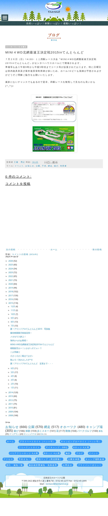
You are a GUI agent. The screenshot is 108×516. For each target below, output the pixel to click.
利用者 (63, 166)
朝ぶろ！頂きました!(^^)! (21, 359)
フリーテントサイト (29, 447)
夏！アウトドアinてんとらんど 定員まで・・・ (31, 363)
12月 (13, 306)
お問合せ (67, 465)
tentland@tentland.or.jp (57, 484)
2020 (11, 284)
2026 (11, 260)
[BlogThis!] (48, 162)
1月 (12, 387)
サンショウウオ (30, 434)
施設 (68, 453)
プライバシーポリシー (90, 465)
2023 (11, 272)
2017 (11, 295)
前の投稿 (97, 249)
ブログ (79, 453)
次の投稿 (10, 249)
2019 (11, 287)
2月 (12, 383)
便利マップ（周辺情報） (49, 459)
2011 (11, 404)
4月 (12, 376)
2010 (11, 407)
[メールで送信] (45, 162)
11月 (13, 310)
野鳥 (41, 434)
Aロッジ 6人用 (81, 447)
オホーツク (68, 427)
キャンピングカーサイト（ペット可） (81, 441)
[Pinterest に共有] (56, 162)
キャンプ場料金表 (95, 459)
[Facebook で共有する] (53, 162)
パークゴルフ (84, 430)
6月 (12, 368)
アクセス (8, 459)
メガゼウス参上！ (18, 336)
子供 (44, 166)
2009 (11, 411)
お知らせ (29, 166)
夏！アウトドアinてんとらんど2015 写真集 (30, 329)
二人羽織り (15, 352)
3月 (12, 379)
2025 (11, 264)
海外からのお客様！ (19, 340)
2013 (11, 396)
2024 (11, 268)
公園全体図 (74, 459)
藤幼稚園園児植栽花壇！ (21, 332)
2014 (11, 392)
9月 (12, 318)
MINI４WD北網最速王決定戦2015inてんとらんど (32, 344)
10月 (13, 314)
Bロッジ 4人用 (52, 453)
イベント (19, 166)
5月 (12, 372)
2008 (11, 415)
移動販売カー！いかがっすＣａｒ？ (26, 348)
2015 (11, 303)
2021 (11, 280)
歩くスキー (43, 430)
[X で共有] (51, 162)
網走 (50, 166)
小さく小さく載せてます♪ (21, 356)
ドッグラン (14, 434)
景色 (101, 431)
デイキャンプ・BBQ (57, 447)
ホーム (54, 249)
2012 (11, 400)
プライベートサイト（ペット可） (37, 441)
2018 (11, 291)
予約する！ (25, 459)
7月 (12, 325)
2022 (11, 276)
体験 (27, 430)
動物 (68, 430)
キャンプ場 (94, 427)
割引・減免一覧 (14, 465)
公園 (38, 166)
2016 (11, 299)
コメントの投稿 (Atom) (25, 254)
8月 (12, 321)
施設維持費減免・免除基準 (43, 465)
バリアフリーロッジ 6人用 (24, 453)
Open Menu (4, 17)
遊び (56, 166)
